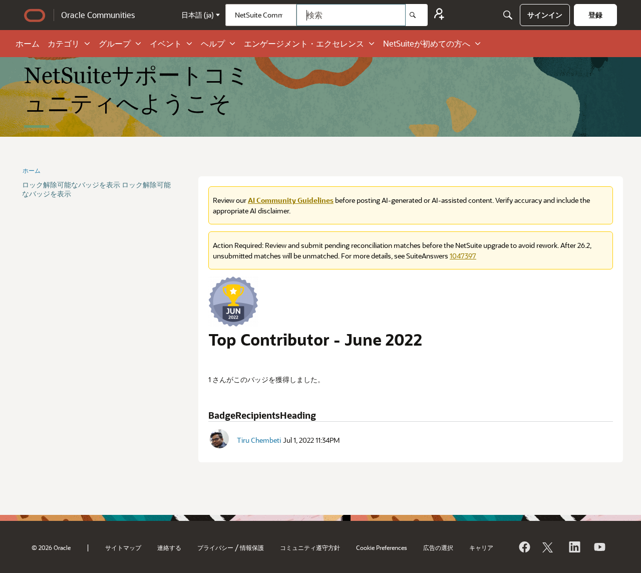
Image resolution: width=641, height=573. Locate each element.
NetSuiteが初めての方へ (426, 43)
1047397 (463, 255)
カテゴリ (64, 43)
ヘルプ (213, 43)
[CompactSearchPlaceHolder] (508, 15)
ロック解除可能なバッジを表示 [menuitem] (71, 184)
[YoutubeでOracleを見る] (598, 547)
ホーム (28, 43)
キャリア (481, 547)
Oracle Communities (98, 15)
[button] (219, 438)
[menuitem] (545, 15)
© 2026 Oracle (51, 547)
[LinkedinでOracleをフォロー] (573, 547)
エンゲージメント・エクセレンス (304, 43)
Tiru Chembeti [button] (259, 440)
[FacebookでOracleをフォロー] (523, 547)
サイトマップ (123, 547)
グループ (115, 43)
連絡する (169, 547)
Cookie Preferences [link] (381, 547)
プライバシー (215, 547)
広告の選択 (438, 547)
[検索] (417, 15)
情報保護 (252, 547)
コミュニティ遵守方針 (310, 547)
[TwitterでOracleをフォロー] (548, 547)
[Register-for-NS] (439, 15)
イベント (166, 43)
